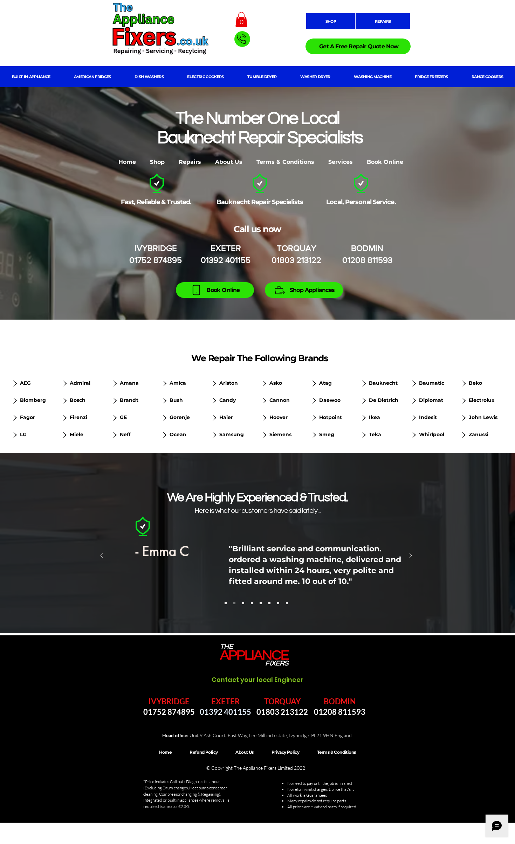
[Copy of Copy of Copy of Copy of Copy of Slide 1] (269, 603)
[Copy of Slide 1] (234, 603)
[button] (241, 19)
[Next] (411, 556)
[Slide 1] (226, 603)
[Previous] (102, 556)
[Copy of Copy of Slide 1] (243, 603)
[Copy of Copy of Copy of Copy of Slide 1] (261, 603)
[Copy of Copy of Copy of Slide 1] (252, 603)
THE (226, 646)
